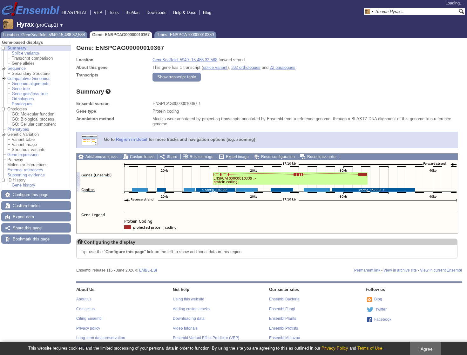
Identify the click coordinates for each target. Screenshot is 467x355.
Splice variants (25, 53)
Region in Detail (131, 139)
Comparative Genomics (29, 78)
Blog (207, 12)
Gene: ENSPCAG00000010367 (121, 34)
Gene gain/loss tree (30, 93)
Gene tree (21, 88)
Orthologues (23, 98)
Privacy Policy (334, 348)
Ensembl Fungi (282, 309)
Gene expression (22, 154)
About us (83, 299)
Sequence (16, 68)
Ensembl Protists (283, 328)
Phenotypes (18, 129)
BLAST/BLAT (74, 12)
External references (25, 170)
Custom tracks (26, 205)
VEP (98, 12)
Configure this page (30, 194)
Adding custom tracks (191, 309)
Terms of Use (369, 348)
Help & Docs (184, 12)
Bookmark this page (31, 239)
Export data (23, 216)
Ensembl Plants (282, 318)
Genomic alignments (31, 83)
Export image (237, 156)
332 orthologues (246, 67)
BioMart (132, 12)
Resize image (201, 156)
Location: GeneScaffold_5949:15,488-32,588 (44, 34)
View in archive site (400, 270)
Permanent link (367, 270)
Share (172, 156)
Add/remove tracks (101, 156)
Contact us (85, 309)
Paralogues (22, 104)
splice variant (215, 67)
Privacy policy (88, 328)
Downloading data (189, 318)
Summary (16, 48)
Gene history (23, 185)
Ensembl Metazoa (284, 338)
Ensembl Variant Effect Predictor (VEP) (206, 338)
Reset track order (322, 156)
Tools (114, 12)
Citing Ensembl (89, 318)
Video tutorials (185, 328)
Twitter (381, 309)
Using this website (188, 299)
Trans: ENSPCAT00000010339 (185, 34)
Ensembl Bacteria (284, 299)
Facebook (382, 319)
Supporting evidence (26, 175)
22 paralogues (282, 67)
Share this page (27, 228)
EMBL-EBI (148, 270)
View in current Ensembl (441, 270)
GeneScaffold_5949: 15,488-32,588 (184, 59)
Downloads (156, 12)
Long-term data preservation (100, 338)
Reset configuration (278, 156)
